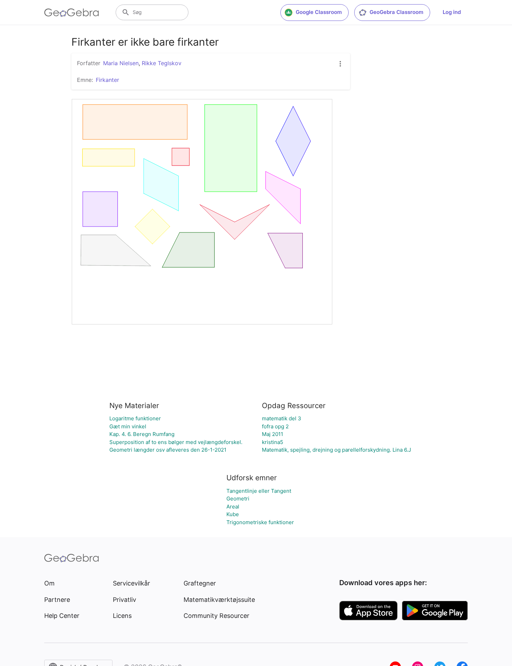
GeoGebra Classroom (396, 12)
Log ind (452, 12)
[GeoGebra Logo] (71, 12)
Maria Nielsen (121, 63)
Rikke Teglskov (161, 63)
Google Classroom (319, 12)
